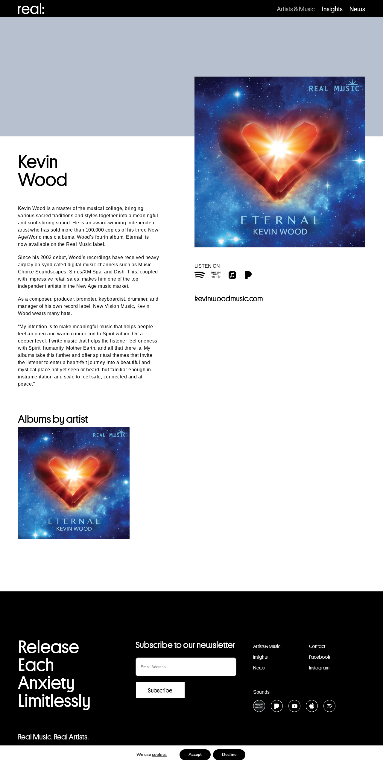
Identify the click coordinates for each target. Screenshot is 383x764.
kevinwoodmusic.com (228, 298)
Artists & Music (296, 9)
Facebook (319, 657)
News (357, 9)
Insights (332, 9)
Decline (229, 754)
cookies (159, 754)
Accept (195, 754)
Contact (317, 646)
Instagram (319, 668)
